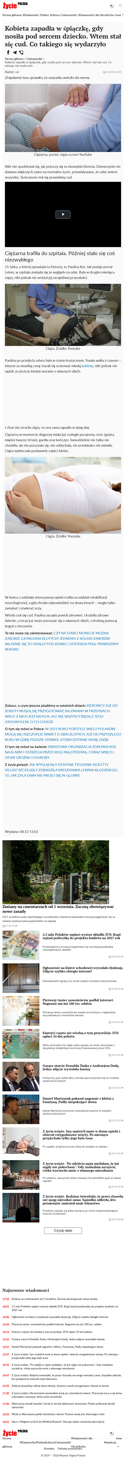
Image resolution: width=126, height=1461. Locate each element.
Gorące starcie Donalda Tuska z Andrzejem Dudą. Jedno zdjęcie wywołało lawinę (58, 1339)
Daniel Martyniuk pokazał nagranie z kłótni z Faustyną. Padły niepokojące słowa (57, 1347)
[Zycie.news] (15, 5)
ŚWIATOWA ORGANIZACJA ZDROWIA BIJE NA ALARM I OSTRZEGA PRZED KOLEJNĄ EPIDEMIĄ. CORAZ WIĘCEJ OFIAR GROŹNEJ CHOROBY (60, 752)
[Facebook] (8, 52)
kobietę (87, 366)
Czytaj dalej (63, 1230)
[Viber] (21, 52)
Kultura (55, 15)
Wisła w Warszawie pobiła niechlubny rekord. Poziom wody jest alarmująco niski (58, 1414)
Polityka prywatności (70, 1448)
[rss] (111, 6)
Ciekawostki (69, 15)
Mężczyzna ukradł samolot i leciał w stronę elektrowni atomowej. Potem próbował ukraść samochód (63, 1405)
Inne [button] (118, 15)
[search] (121, 6)
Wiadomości (30, 15)
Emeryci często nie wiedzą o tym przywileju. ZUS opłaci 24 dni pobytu (52, 1332)
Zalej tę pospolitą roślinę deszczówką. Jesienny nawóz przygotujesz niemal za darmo (60, 1386)
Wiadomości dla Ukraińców (96, 15)
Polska (44, 15)
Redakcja (110, 1442)
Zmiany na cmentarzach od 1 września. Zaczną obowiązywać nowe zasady (54, 1299)
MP (17, 72)
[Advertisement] (63, 399)
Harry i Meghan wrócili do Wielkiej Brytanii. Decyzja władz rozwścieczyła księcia (58, 1422)
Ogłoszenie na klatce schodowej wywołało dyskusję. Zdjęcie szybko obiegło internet (60, 1317)
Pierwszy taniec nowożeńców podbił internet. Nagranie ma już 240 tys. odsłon (57, 1324)
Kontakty (49, 1448)
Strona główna (11, 15)
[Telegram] (14, 52)
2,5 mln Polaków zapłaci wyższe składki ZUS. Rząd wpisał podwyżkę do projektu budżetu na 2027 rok (65, 1308)
